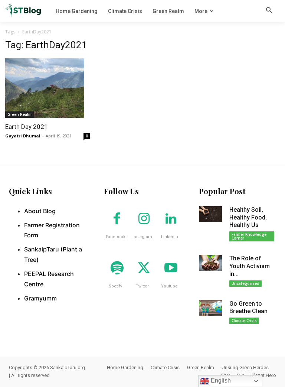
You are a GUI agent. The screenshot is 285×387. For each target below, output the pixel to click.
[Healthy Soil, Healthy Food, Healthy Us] (210, 214)
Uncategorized (245, 283)
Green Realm (19, 114)
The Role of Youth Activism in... (249, 266)
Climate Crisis (244, 320)
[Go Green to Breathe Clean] (210, 308)
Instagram (142, 236)
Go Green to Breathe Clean (248, 307)
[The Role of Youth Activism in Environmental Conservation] (210, 263)
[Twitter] (144, 269)
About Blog (40, 211)
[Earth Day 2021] (47, 88)
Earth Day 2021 (26, 126)
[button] (269, 11)
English (220, 380)
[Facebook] (117, 219)
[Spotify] (117, 269)
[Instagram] (144, 219)
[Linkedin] (171, 219)
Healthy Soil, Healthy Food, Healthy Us (248, 217)
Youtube (169, 286)
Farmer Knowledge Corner (249, 236)
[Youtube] (171, 269)
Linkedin (169, 236)
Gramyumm (40, 298)
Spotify (115, 286)
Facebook (115, 236)
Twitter (142, 286)
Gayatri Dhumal (22, 136)
